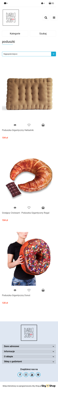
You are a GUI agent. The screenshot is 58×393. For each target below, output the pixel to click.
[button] (51, 3)
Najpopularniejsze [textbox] (10, 54)
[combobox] (29, 54)
